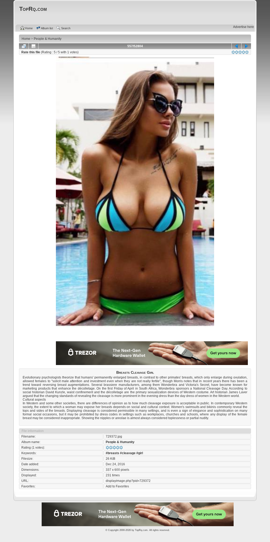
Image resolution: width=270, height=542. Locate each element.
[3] (240, 52)
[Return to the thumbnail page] (23, 46)
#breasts (112, 453)
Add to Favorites (117, 486)
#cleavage (128, 453)
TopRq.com (141, 530)
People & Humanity (120, 442)
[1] (233, 52)
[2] (236, 52)
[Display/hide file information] (33, 46)
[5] (247, 52)
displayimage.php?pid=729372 (128, 481)
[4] (243, 52)
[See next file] (246, 46)
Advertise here (243, 27)
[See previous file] (236, 46)
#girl (139, 453)
